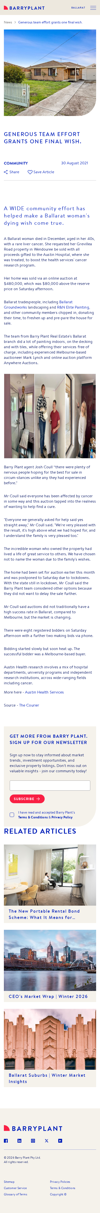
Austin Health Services (44, 692)
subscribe (24, 798)
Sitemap (9, 1182)
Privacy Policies (60, 1182)
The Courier (29, 705)
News (8, 22)
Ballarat (78, 7)
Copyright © (58, 1194)
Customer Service (15, 1188)
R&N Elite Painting (73, 307)
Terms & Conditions (62, 1188)
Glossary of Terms (15, 1194)
